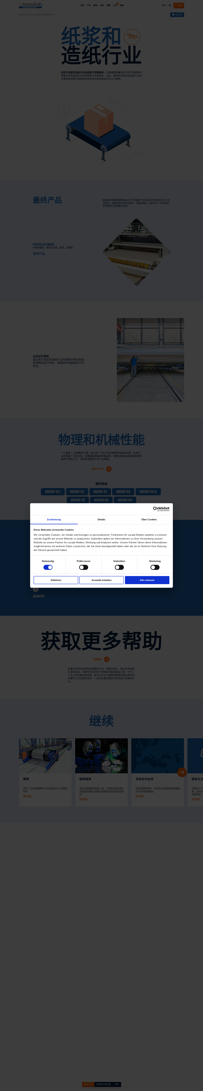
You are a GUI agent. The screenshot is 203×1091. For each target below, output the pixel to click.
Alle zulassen (147, 580)
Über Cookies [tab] (149, 519)
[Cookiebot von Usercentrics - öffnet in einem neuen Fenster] (155, 509)
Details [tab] (101, 519)
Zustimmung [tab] (54, 519)
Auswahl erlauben (101, 580)
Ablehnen (56, 580)
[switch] (83, 567)
